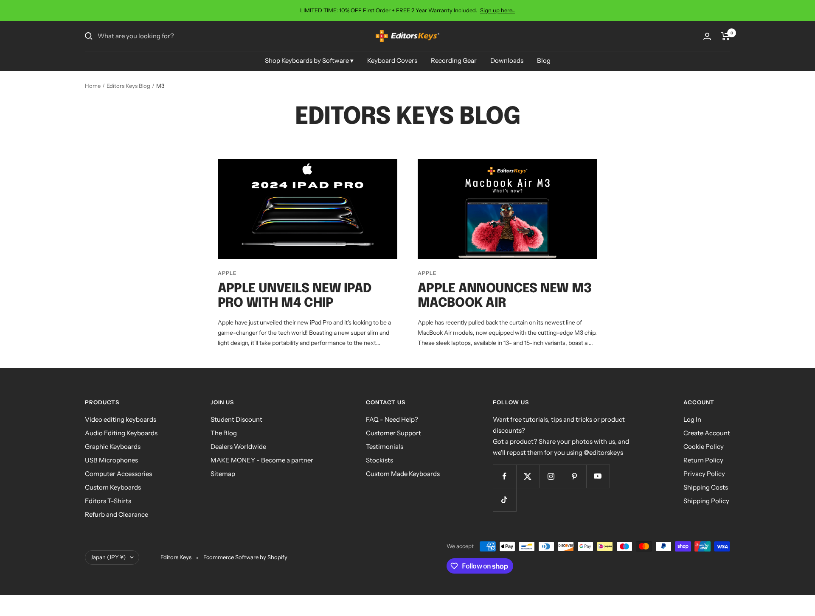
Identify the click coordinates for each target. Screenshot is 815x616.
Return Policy (703, 460)
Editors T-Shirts (108, 501)
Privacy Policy (704, 474)
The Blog (224, 433)
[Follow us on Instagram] (551, 476)
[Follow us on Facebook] (504, 476)
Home (93, 85)
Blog (544, 60)
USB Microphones (111, 460)
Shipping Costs (705, 487)
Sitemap (223, 474)
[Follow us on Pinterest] (574, 476)
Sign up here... (497, 10)
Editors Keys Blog (128, 85)
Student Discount (236, 419)
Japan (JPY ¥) (108, 557)
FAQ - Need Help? (392, 419)
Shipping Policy (706, 501)
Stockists (379, 460)
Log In (692, 419)
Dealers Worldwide (238, 446)
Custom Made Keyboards (403, 474)
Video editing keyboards (120, 419)
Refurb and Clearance (116, 514)
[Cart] (725, 36)
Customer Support (393, 433)
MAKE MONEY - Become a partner (262, 460)
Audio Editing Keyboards (121, 433)
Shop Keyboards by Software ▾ (309, 60)
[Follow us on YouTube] (598, 476)
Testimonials (384, 446)
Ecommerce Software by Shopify (245, 557)
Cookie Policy (703, 446)
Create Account (706, 433)
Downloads (506, 60)
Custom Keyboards (113, 487)
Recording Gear (454, 60)
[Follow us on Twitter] (528, 476)
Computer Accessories (118, 474)
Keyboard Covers (392, 60)
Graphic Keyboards (113, 446)
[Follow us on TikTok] (504, 499)
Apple (227, 273)
